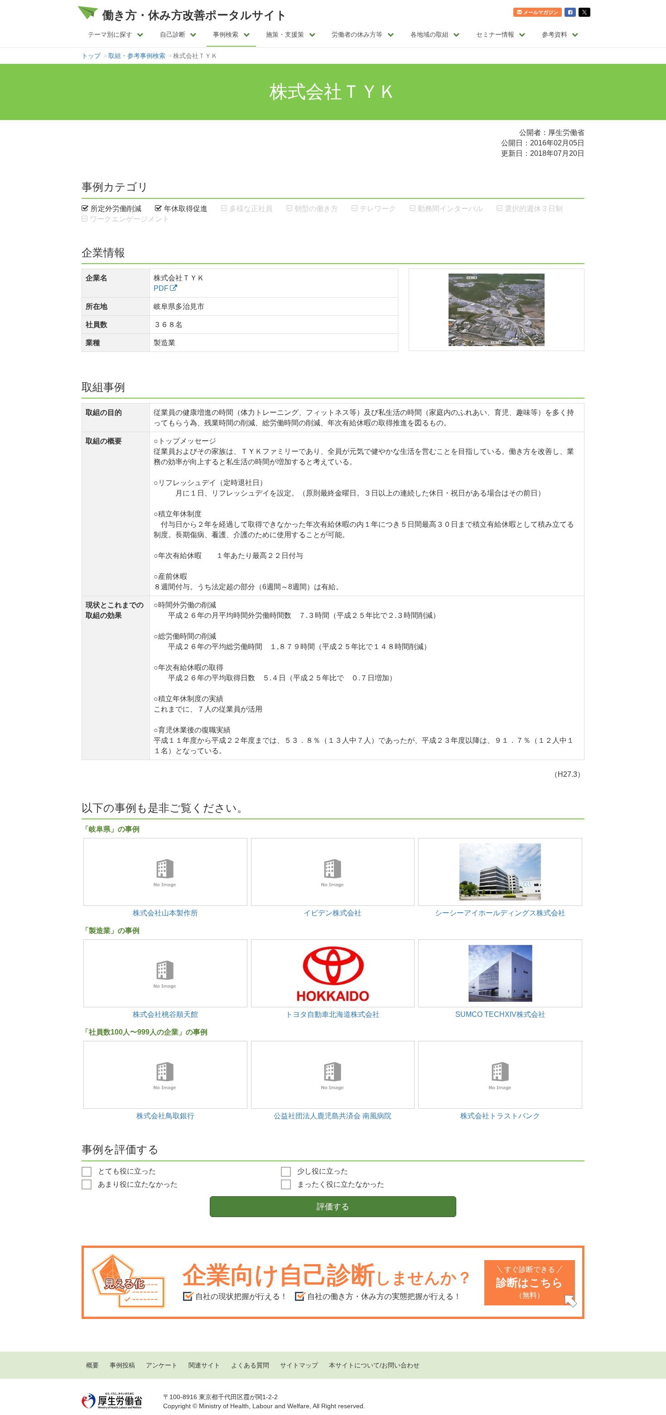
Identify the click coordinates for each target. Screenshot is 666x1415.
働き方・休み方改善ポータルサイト (194, 15)
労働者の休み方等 (357, 34)
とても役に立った (126, 1171)
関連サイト (204, 1365)
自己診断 (172, 34)
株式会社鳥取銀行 (165, 1116)
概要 (92, 1365)
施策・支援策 (285, 34)
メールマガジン (540, 12)
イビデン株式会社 (333, 913)
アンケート (162, 1365)
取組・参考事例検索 (136, 55)
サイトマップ (299, 1365)
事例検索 (225, 34)
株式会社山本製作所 (165, 913)
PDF (161, 288)
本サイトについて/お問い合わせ (374, 1365)
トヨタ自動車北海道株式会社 (332, 1014)
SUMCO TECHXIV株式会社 (500, 1014)
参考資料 (554, 34)
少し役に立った (321, 1171)
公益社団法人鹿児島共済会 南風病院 (332, 1116)
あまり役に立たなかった (137, 1184)
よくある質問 (250, 1365)
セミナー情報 (495, 34)
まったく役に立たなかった (339, 1184)
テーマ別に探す (110, 34)
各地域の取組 (429, 34)
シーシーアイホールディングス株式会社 (500, 913)
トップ (91, 55)
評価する (333, 1206)
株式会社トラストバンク (500, 1116)
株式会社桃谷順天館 (165, 1014)
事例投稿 (122, 1365)
